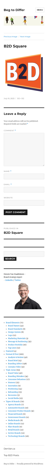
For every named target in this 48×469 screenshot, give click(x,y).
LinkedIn (9, 280)
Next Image (25, 36)
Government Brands (16, 417)
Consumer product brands (19, 411)
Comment (10, 130)
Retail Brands (13, 430)
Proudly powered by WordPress (30, 464)
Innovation (12, 386)
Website (8, 198)
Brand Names (13, 326)
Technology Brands (16, 436)
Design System (14, 332)
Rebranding (13, 392)
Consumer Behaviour (17, 379)
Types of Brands (13, 401)
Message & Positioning (17, 341)
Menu (40, 10)
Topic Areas (11, 370)
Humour (11, 382)
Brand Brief (13, 360)
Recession (12, 395)
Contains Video (14, 367)
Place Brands (13, 427)
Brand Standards (15, 329)
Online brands (14, 423)
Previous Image (10, 36)
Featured (9, 351)
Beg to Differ (14, 10)
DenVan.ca (9, 448)
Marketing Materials (16, 338)
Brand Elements (12, 323)
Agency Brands (14, 404)
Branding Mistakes (16, 376)
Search (10, 258)
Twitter (18, 280)
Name (7, 171)
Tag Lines (12, 348)
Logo (10, 335)
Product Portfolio (15, 345)
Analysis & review (15, 357)
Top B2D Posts (11, 455)
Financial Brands (15, 414)
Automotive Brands (16, 408)
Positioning (13, 389)
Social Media (13, 398)
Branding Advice (15, 364)
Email (8, 184)
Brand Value (13, 373)
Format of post (12, 354)
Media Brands (14, 420)
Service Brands (14, 433)
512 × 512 (20, 98)
